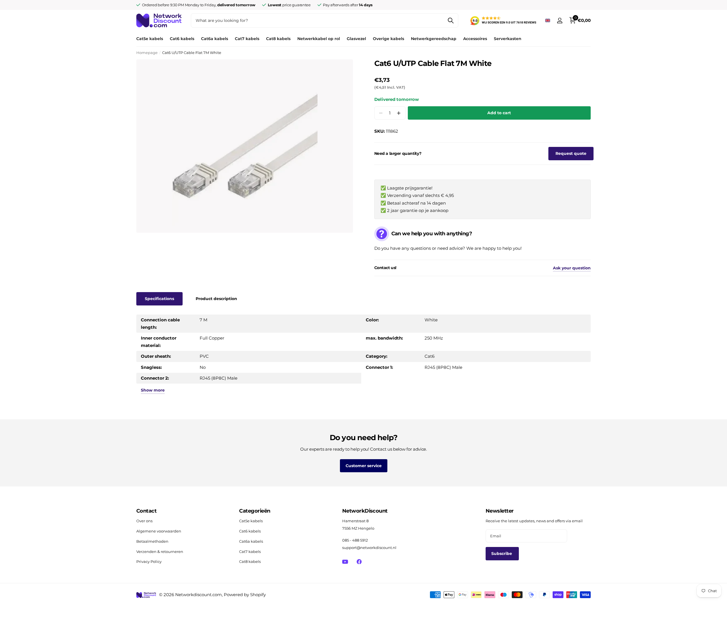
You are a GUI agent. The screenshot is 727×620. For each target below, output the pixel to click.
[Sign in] (559, 20)
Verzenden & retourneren (159, 551)
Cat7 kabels (247, 38)
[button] (399, 113)
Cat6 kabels (182, 38)
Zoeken (450, 20)
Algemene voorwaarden (158, 531)
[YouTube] (345, 562)
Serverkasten (507, 38)
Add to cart (499, 112)
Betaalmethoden (152, 541)
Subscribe (502, 553)
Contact (146, 511)
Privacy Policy (149, 561)
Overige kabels (388, 38)
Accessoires (475, 38)
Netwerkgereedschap (433, 38)
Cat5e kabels (149, 38)
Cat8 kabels (278, 38)
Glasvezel (356, 38)
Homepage (147, 52)
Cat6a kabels (214, 38)
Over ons (144, 521)
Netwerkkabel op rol (318, 38)
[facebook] (359, 561)
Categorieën (254, 511)
